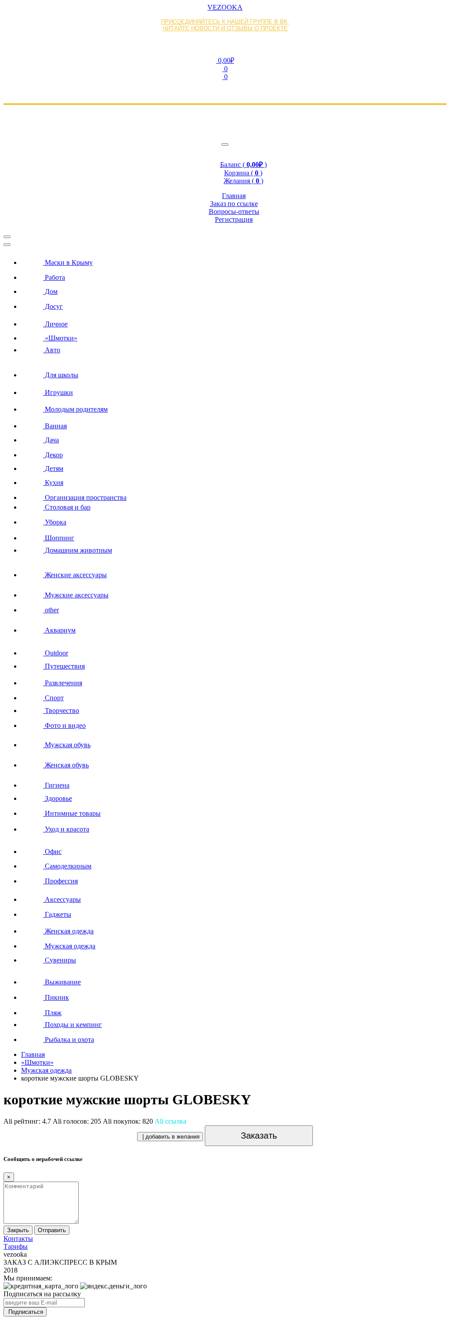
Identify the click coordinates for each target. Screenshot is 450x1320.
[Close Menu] (7, 244)
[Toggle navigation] (225, 144)
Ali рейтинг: (27, 1121)
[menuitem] (233, 260)
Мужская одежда (46, 1070)
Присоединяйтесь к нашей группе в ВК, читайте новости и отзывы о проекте (225, 25)
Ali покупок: (128, 1121)
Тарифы (16, 1246)
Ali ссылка (170, 1121)
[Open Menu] (7, 236)
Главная (33, 1054)
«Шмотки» (37, 1062)
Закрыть (18, 1230)
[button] (225, 60)
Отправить (52, 1230)
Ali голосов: (77, 1121)
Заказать (259, 1135)
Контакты (18, 1238)
